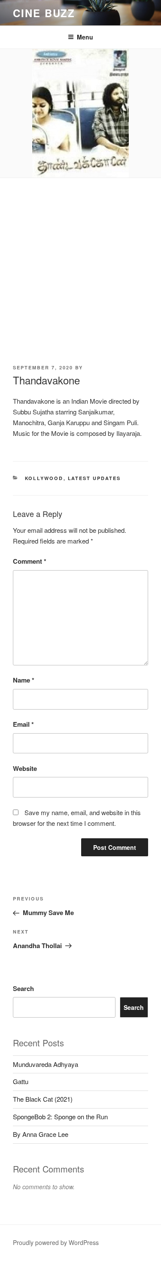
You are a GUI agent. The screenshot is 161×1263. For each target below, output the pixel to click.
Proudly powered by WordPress (56, 1242)
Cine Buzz (44, 13)
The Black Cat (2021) (43, 1098)
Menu (85, 37)
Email (23, 724)
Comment (29, 561)
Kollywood (44, 478)
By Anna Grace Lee (40, 1134)
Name (23, 680)
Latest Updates (94, 478)
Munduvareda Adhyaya (45, 1064)
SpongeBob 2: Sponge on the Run (60, 1116)
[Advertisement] (80, 262)
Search (23, 988)
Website (25, 768)
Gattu (20, 1081)
